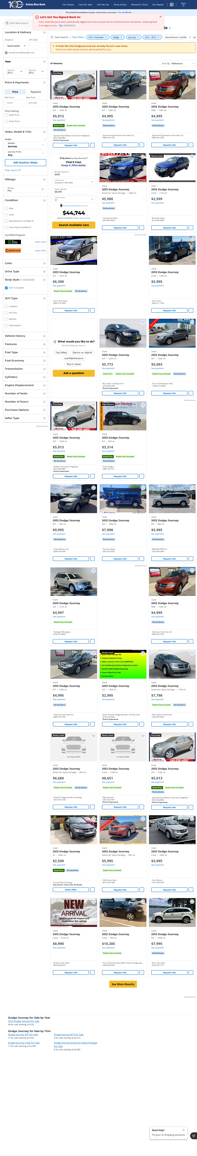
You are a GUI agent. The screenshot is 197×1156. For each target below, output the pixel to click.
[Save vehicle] (93, 74)
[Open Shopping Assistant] (193, 1135)
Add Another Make (25, 162)
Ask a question (73, 373)
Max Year (32, 70)
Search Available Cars (74, 225)
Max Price (30, 97)
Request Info (71, 145)
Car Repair (158, 4)
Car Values (68, 4)
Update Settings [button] (84, 218)
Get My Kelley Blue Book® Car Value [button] (75, 206)
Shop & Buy (120, 4)
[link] (59, 129)
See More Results (123, 984)
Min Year (11, 70)
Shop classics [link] (11, 170)
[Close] (183, 1130)
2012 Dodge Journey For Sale (23, 1021)
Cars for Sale (85, 4)
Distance (9, 39)
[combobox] (25, 23)
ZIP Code (33, 39)
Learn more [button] (40, 241)
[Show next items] (189, 37)
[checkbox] (12, 115)
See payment (59, 120)
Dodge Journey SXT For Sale (23, 1034)
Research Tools (139, 4)
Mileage (10, 188)
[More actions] (92, 145)
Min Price (9, 97)
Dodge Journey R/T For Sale (69, 1034)
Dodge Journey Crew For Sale (24, 1042)
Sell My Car (103, 4)
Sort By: (166, 63)
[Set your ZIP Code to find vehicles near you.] (170, 28)
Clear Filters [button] (78, 37)
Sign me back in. (67, 25)
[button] (171, 5)
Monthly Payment (62, 172)
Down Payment (61, 189)
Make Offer (71, 889)
